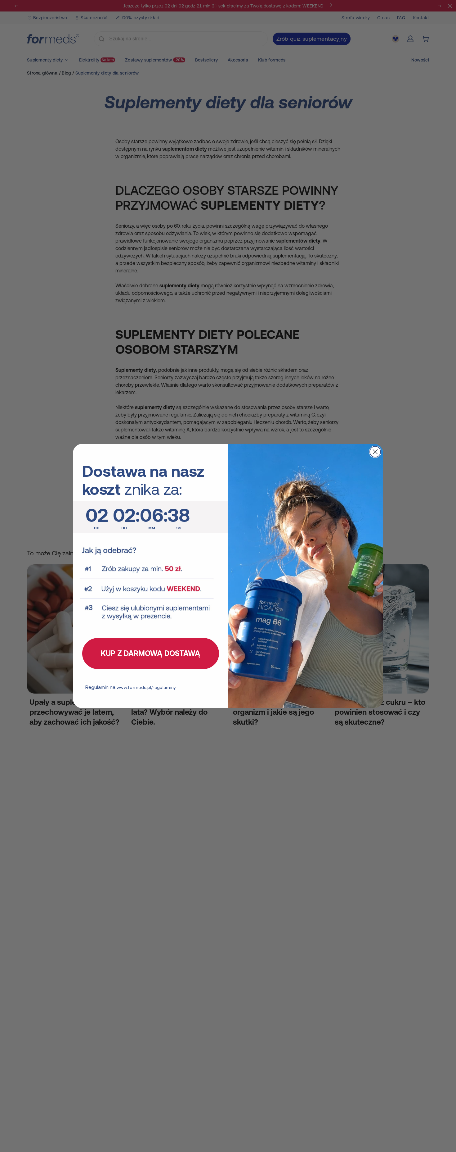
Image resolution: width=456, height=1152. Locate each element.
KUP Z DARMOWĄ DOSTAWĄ (150, 653)
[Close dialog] (375, 451)
